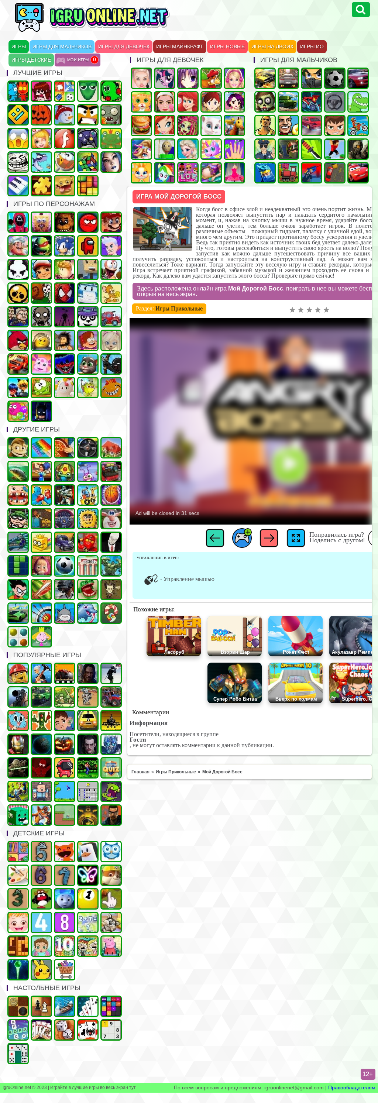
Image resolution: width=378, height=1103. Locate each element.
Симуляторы (88, 447)
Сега (18, 791)
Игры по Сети (88, 138)
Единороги (211, 149)
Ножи (311, 149)
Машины (265, 78)
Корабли (88, 495)
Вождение (335, 102)
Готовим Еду (141, 125)
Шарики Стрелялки (18, 969)
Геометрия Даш (18, 115)
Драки (41, 495)
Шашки (18, 1006)
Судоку (111, 1030)
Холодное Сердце (188, 149)
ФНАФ (64, 222)
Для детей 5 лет (41, 851)
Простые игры (111, 138)
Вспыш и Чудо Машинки (18, 364)
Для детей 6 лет (41, 875)
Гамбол (18, 720)
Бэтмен (41, 411)
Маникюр (234, 149)
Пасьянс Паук (88, 1030)
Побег (18, 316)
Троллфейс (18, 162)
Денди (88, 768)
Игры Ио (312, 46)
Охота (18, 697)
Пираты (41, 791)
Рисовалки (88, 875)
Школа (88, 566)
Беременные (211, 172)
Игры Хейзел (18, 922)
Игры (18, 46)
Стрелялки (311, 78)
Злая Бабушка (41, 673)
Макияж (164, 102)
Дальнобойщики (64, 542)
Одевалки (141, 78)
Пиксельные (64, 815)
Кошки (141, 102)
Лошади (234, 125)
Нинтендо (88, 815)
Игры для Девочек (124, 46)
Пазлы (41, 185)
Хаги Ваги (64, 364)
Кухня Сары (211, 102)
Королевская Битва (64, 589)
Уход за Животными (141, 172)
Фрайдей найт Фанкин (41, 91)
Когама (88, 269)
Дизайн (234, 172)
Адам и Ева (88, 518)
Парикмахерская (141, 149)
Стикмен (111, 364)
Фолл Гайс (64, 387)
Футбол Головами (288, 125)
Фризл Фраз (18, 411)
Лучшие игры (111, 162)
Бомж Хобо (64, 340)
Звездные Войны (18, 768)
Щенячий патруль (111, 875)
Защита (64, 697)
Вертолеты (111, 720)
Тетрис (18, 566)
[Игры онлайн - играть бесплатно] (108, 30)
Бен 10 (335, 125)
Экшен (111, 673)
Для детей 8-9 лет (64, 922)
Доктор (64, 720)
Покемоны (41, 969)
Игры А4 (111, 246)
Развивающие (18, 851)
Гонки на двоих (358, 78)
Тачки (358, 172)
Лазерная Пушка (88, 387)
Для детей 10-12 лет (64, 946)
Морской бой (64, 1006)
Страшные (18, 138)
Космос (41, 744)
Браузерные (64, 768)
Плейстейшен (41, 815)
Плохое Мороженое (18, 269)
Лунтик (41, 364)
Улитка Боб (41, 293)
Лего (41, 340)
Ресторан (41, 471)
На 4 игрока (64, 91)
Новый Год (64, 115)
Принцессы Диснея (188, 102)
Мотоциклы (358, 125)
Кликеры (111, 899)
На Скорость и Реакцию (88, 589)
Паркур (335, 149)
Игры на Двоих (272, 46)
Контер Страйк (288, 149)
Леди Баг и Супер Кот (18, 387)
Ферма (211, 78)
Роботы (64, 495)
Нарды (64, 1030)
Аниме (188, 78)
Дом (111, 447)
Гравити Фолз (88, 340)
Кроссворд (18, 1030)
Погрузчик (41, 518)
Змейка (88, 91)
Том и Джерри (111, 293)
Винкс (164, 125)
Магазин (64, 969)
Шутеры (311, 172)
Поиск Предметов (64, 162)
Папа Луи (18, 246)
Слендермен (111, 542)
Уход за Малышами (41, 946)
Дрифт (311, 125)
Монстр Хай (188, 125)
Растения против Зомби (111, 115)
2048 (111, 1006)
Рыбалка (18, 471)
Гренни (41, 316)
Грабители (18, 518)
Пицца (64, 447)
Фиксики (64, 899)
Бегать (18, 447)
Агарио (41, 115)
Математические (88, 922)
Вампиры (88, 744)
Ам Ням (41, 387)
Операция (41, 138)
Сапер (88, 791)
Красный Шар (88, 222)
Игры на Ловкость (41, 542)
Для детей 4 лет (41, 922)
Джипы (41, 697)
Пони (164, 78)
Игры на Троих (111, 91)
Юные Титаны (18, 589)
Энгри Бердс (18, 340)
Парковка (335, 172)
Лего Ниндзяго (88, 542)
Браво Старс (18, 293)
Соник (64, 246)
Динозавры (358, 102)
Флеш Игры (64, 138)
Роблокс (64, 269)
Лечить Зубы (18, 495)
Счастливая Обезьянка (111, 387)
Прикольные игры (64, 185)
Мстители (111, 566)
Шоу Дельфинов (88, 613)
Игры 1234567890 (88, 899)
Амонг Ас (88, 246)
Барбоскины (111, 340)
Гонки (288, 78)
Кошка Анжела (211, 125)
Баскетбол (111, 495)
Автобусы (111, 471)
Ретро (111, 815)
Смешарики (41, 899)
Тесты (111, 851)
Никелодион (88, 946)
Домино (18, 1053)
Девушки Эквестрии (164, 172)
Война (358, 149)
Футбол (335, 78)
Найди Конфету (111, 613)
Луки (41, 613)
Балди (164, 149)
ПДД (41, 720)
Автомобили (64, 518)
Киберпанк (88, 673)
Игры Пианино (18, 185)
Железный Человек (18, 744)
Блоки (18, 946)
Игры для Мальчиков (62, 46)
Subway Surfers (41, 269)
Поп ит (41, 447)
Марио (111, 222)
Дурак (88, 1006)
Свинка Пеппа (111, 946)
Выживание (111, 589)
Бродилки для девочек (234, 102)
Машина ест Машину (311, 102)
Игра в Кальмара (18, 222)
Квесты (111, 768)
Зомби (265, 102)
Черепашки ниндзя (41, 246)
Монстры (111, 791)
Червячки (111, 269)
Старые (64, 791)
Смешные (111, 518)
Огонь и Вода (18, 91)
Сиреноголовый (64, 316)
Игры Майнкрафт (179, 46)
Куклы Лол (188, 172)
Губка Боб (41, 222)
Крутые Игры (88, 115)
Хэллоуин (64, 744)
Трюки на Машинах (18, 613)
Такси (88, 720)
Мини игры (88, 851)
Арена (88, 697)
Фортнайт (265, 172)
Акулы (64, 613)
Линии (18, 636)
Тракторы (111, 697)
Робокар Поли (88, 293)
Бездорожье (64, 673)
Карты (41, 1030)
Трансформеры (111, 744)
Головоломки (88, 185)
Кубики (18, 815)
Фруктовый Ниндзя (41, 589)
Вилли (111, 316)
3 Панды (88, 316)
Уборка (88, 471)
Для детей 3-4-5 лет (64, 851)
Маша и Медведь (41, 566)
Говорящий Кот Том (88, 364)
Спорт (64, 566)
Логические (88, 162)
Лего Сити (18, 673)
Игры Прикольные (179, 308)
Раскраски (18, 875)
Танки (288, 102)
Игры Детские (31, 60)
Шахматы (41, 1006)
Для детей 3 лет (18, 899)
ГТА (265, 125)
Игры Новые (227, 46)
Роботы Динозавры (18, 542)
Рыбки (41, 162)
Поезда (288, 172)
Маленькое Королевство (41, 636)
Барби (234, 78)
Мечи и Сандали (41, 768)
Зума (64, 471)
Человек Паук (64, 293)
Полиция (265, 149)
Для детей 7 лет (64, 875)
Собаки (111, 922)
